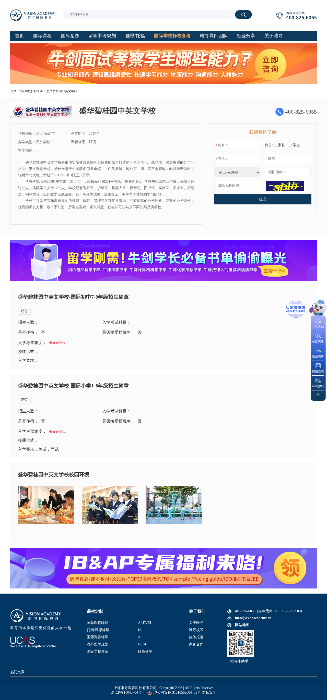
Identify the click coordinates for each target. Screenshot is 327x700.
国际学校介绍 (97, 651)
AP (140, 637)
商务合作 (196, 644)
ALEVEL (145, 623)
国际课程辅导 (97, 623)
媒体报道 (196, 637)
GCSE (142, 644)
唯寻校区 (196, 630)
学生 (296, 145)
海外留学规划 (97, 644)
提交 (262, 199)
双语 (24, 311)
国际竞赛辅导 (97, 637)
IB (140, 630)
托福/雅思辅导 (98, 630)
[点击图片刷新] (285, 186)
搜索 (243, 14)
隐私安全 (209, 692)
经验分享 (145, 651)
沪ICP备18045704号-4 (128, 692)
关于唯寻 (196, 623)
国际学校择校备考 (31, 91)
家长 (281, 145)
